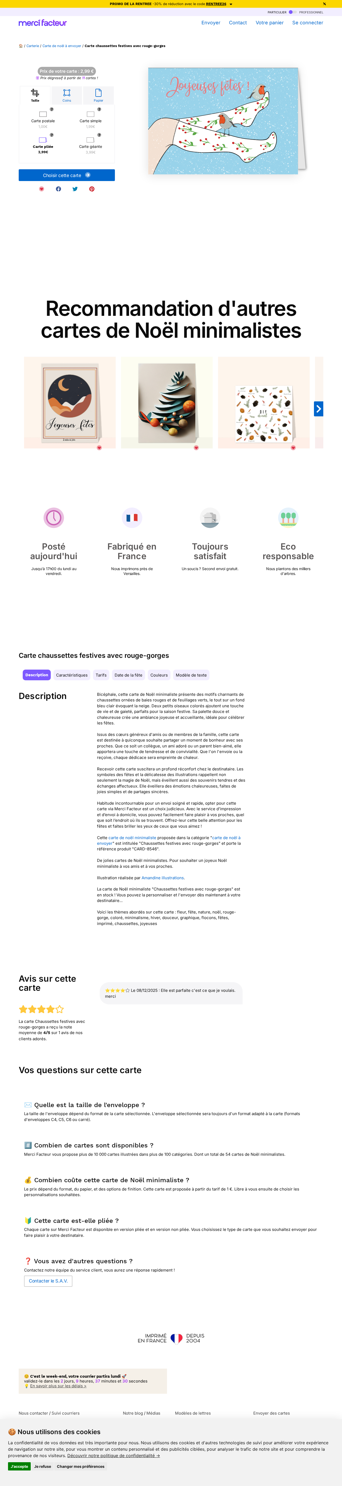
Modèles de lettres (193, 1413)
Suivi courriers (66, 1413)
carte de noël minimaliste (132, 837)
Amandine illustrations (163, 877)
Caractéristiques (72, 675)
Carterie (32, 46)
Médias (153, 1413)
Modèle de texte (191, 675)
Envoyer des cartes (271, 1413)
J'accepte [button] (19, 1466)
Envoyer (210, 22)
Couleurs (159, 675)
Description (36, 675)
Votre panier (269, 22)
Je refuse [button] (42, 1466)
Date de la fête (128, 675)
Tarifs (101, 675)
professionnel (310, 11)
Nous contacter (33, 1413)
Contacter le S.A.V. (48, 1281)
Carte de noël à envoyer (61, 46)
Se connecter (307, 22)
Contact (238, 22)
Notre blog (133, 1413)
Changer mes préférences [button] (80, 1466)
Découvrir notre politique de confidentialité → (113, 1455)
